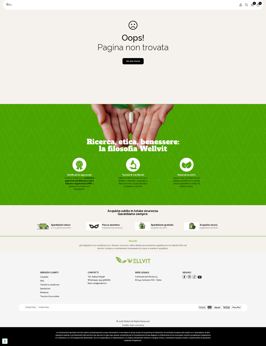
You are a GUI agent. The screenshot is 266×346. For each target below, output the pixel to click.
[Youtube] (200, 277)
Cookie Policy (44, 307)
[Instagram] (189, 277)
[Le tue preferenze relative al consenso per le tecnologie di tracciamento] (4, 341)
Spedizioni (45, 289)
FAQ (42, 281)
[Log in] (241, 5)
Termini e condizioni (49, 285)
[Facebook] (184, 277)
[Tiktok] (194, 277)
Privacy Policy (31, 307)
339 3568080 (105, 280)
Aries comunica (137, 325)
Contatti (44, 277)
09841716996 (98, 277)
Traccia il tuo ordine (49, 296)
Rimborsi (44, 292)
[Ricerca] (246, 5)
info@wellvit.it (100, 283)
